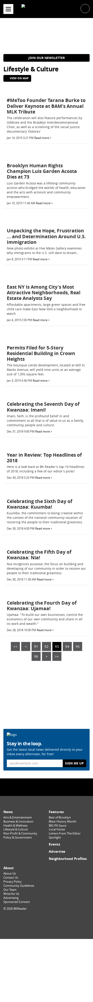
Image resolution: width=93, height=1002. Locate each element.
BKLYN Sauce (57, 825)
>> (57, 656)
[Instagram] (46, 787)
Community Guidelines (18, 886)
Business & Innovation (18, 821)
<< (15, 646)
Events (54, 844)
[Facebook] (35, 787)
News (8, 811)
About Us (9, 873)
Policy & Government (17, 837)
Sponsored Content (16, 902)
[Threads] (58, 787)
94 (67, 646)
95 (78, 646)
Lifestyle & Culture (15, 829)
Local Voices (57, 829)
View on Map (19, 78)
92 (46, 646)
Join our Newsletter (46, 58)
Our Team (9, 890)
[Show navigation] (8, 9)
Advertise (57, 851)
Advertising (11, 898)
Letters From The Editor (65, 833)
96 (36, 656)
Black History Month (62, 821)
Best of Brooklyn (60, 817)
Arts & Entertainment (17, 817)
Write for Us (11, 894)
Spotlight (55, 837)
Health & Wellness (15, 825)
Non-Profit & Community (20, 833)
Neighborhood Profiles (68, 858)
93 (57, 646)
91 (36, 646)
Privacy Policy (12, 882)
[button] (85, 8)
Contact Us (10, 878)
